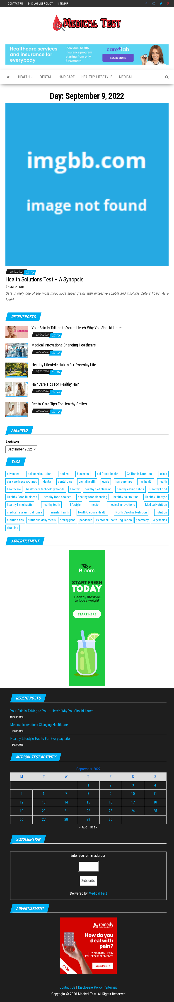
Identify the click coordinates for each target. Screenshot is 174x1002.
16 (110, 802)
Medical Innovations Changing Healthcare (63, 345)
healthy (75, 489)
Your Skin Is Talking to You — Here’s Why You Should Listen (77, 327)
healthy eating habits (130, 489)
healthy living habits (20, 505)
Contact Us (16, 3)
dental (47, 481)
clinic (163, 474)
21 (66, 811)
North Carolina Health (92, 512)
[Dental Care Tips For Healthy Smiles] (16, 409)
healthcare (14, 489)
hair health (145, 481)
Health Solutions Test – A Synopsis (44, 279)
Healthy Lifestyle (96, 77)
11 (155, 793)
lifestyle (75, 505)
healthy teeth (51, 505)
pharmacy (142, 520)
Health (24, 77)
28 (66, 819)
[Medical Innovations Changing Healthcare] (16, 350)
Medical (126, 77)
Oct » (93, 827)
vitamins (12, 528)
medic (95, 505)
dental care (65, 481)
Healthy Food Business (22, 497)
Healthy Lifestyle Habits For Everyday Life (63, 364)
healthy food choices (57, 497)
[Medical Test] (8, 77)
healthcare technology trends (45, 489)
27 (44, 819)
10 (133, 793)
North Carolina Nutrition (131, 512)
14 (66, 802)
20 (44, 811)
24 (133, 811)
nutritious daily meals (42, 520)
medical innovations (122, 505)
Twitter (161, 3)
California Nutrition (139, 474)
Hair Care (66, 77)
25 (155, 811)
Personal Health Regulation (114, 520)
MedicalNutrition (156, 505)
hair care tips (124, 481)
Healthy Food (158, 489)
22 (88, 811)
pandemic (86, 520)
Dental (46, 77)
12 (21, 802)
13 (44, 802)
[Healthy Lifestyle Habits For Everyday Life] (16, 370)
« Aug (83, 827)
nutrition (161, 512)
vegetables (160, 520)
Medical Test (98, 893)
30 (110, 819)
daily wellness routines (22, 481)
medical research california (24, 512)
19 (21, 811)
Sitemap (62, 3)
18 (155, 802)
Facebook (146, 3)
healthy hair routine (126, 497)
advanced (13, 474)
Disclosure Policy (40, 3)
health (163, 481)
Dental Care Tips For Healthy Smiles (59, 404)
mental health (60, 512)
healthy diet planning (98, 489)
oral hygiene (67, 520)
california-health (107, 474)
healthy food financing (92, 497)
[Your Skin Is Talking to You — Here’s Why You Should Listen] (16, 331)
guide (105, 481)
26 (21, 819)
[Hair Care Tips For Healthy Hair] (16, 389)
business (83, 474)
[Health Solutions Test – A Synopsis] (87, 184)
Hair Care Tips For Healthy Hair (55, 384)
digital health (87, 481)
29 (88, 819)
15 (88, 802)
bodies (64, 474)
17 (133, 802)
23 (110, 811)
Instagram (153, 3)
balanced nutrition (39, 474)
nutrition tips (15, 520)
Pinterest (168, 3)
